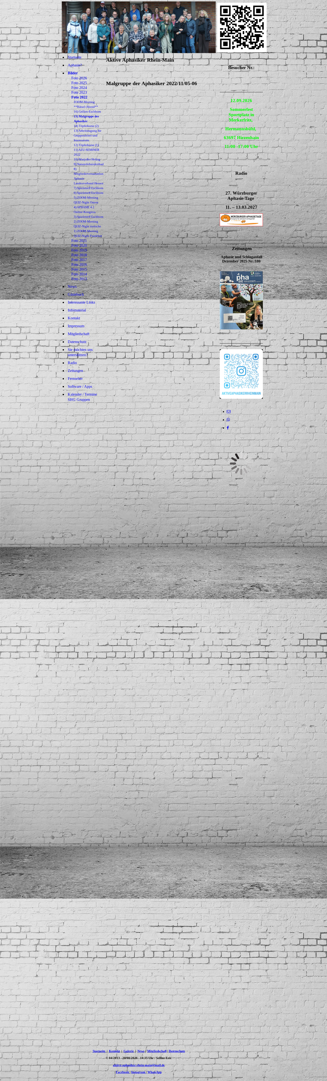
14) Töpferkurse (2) (86, 126)
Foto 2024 (79, 88)
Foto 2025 (79, 83)
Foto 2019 (79, 250)
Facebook (123, 1072)
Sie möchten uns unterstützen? (80, 352)
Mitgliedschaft (78, 334)
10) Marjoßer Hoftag (87, 159)
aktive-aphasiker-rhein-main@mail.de (139, 1065)
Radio (72, 363)
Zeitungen (75, 371)
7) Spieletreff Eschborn (88, 188)
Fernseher (75, 379)
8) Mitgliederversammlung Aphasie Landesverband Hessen (89, 176)
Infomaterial (77, 310)
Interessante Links (81, 302)
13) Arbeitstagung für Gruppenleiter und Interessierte (87, 135)
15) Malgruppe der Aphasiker (86, 119)
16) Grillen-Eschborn (87, 111)
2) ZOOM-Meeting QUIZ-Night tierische (87, 224)
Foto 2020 (79, 245)
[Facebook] (228, 428)
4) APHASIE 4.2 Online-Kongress (85, 209)
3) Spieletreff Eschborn (88, 216)
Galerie (129, 1051)
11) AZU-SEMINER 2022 (86, 152)
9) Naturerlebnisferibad (89, 164)
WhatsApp (154, 1072)
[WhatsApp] (228, 420)
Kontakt (74, 318)
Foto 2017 (79, 260)
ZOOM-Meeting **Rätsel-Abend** (86, 104)
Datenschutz (77, 342)
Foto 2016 (79, 264)
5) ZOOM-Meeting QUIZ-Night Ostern (86, 200)
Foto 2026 (79, 78)
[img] (139, 27)
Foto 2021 (79, 241)
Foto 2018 (79, 255)
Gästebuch (76, 294)
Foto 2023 (79, 92)
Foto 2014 (79, 274)
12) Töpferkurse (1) (86, 145)
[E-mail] (229, 411)
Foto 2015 (79, 269)
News (72, 286)
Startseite (74, 57)
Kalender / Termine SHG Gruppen (82, 397)
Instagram (138, 1072)
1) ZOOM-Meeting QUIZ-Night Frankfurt (88, 233)
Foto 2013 (79, 279)
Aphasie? (75, 65)
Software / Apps (80, 386)
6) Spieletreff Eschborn (88, 193)
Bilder (73, 73)
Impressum (76, 326)
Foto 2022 (79, 97)
